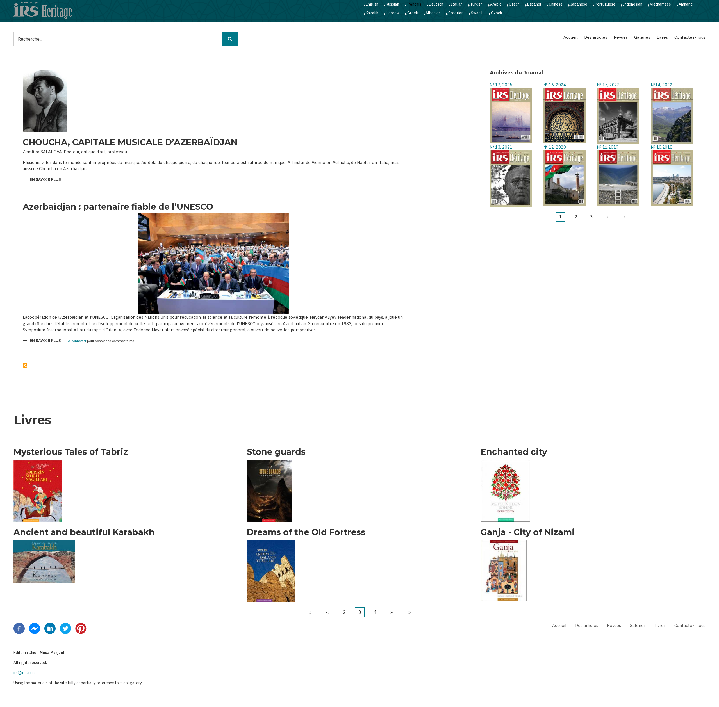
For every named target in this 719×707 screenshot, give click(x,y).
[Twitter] (65, 627)
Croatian (455, 12)
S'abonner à (25, 365)
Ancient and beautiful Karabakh (84, 532)
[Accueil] (42, 10)
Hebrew (393, 12)
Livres (662, 37)
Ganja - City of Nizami (528, 532)
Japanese (578, 4)
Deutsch (436, 4)
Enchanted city (514, 452)
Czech (514, 4)
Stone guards (276, 452)
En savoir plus (45, 179)
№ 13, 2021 (501, 147)
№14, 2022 (661, 84)
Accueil (570, 37)
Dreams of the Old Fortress (306, 532)
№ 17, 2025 (501, 84)
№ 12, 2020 (554, 147)
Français (414, 4)
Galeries (642, 37)
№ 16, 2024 (554, 84)
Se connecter (76, 341)
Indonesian (632, 4)
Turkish (476, 4)
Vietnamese (660, 4)
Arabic (495, 4)
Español (534, 4)
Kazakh (372, 12)
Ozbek (496, 12)
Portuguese (605, 4)
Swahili (477, 12)
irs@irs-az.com (26, 672)
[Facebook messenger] (34, 627)
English (372, 4)
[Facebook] (19, 627)
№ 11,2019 (607, 147)
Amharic (686, 4)
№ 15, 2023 (608, 84)
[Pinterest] (81, 627)
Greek (412, 12)
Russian (392, 4)
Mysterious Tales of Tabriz (70, 452)
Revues (621, 37)
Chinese (556, 4)
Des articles (595, 37)
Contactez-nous (690, 37)
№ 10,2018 (661, 147)
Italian (457, 4)
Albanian (433, 12)
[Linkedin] (50, 627)
